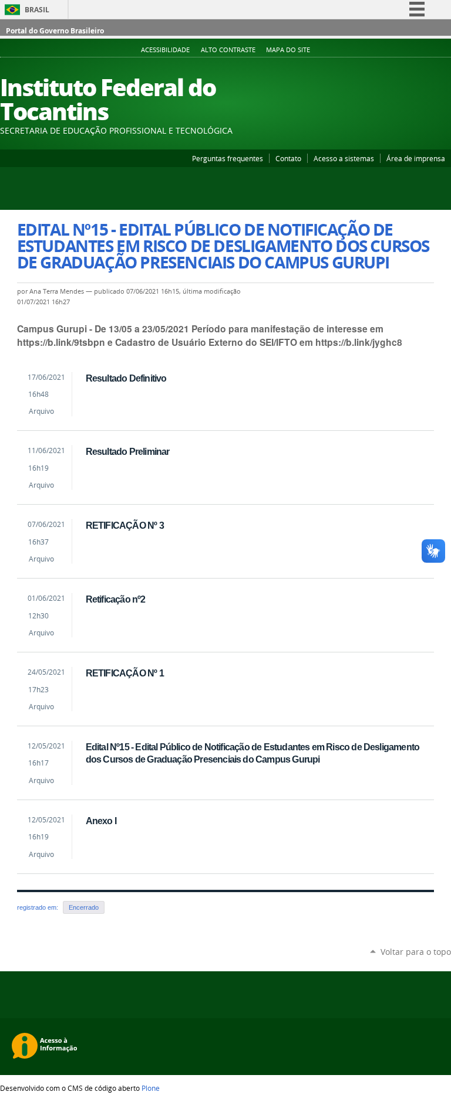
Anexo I (101, 820)
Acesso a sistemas (344, 158)
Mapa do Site (288, 50)
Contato (288, 158)
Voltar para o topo (416, 951)
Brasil (37, 10)
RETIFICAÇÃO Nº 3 (125, 525)
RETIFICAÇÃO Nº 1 (125, 673)
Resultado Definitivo (126, 378)
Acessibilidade (165, 50)
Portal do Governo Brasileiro (55, 31)
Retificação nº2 (116, 599)
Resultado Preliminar (128, 451)
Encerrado (84, 907)
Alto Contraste (228, 50)
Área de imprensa (415, 158)
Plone (151, 1088)
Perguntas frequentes (227, 158)
